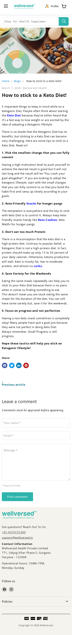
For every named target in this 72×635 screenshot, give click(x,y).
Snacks (31, 203)
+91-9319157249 (14, 532)
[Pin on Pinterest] (26, 365)
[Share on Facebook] (4, 365)
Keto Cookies (47, 220)
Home (5, 81)
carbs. (38, 266)
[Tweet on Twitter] (12, 365)
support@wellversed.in (17, 537)
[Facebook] (4, 589)
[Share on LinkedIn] (19, 365)
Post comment (17, 497)
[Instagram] (11, 589)
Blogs (17, 81)
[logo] (26, 7)
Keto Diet (14, 115)
